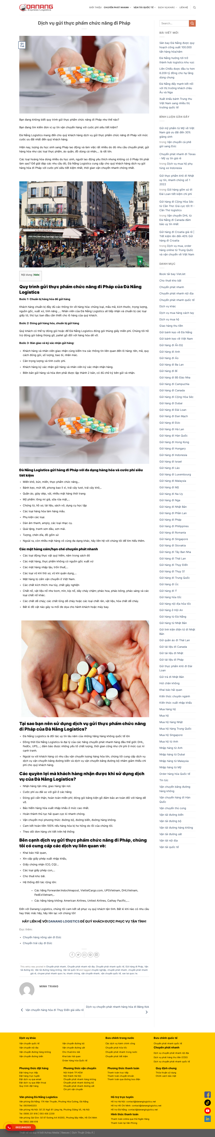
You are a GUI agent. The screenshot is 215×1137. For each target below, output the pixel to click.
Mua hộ (164, 715)
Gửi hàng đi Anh (169, 351)
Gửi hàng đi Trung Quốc (174, 577)
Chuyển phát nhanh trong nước (121, 1052)
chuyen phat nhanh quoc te (51, 973)
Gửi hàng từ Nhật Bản (173, 623)
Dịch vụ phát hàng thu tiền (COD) (171, 1057)
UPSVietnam (112, 890)
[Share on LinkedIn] (96, 954)
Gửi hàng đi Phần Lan (173, 513)
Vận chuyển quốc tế (29, 1043)
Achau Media (51, 1132)
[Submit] (192, 23)
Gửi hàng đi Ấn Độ (171, 345)
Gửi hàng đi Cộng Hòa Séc (176, 397)
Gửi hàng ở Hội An (171, 610)
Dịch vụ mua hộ (169, 319)
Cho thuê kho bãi (170, 280)
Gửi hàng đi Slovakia (172, 545)
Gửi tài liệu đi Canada (173, 646)
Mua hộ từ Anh (168, 741)
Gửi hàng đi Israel (170, 461)
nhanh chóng (73, 973)
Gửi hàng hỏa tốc (170, 597)
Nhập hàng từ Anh (170, 748)
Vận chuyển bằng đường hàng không (174, 789)
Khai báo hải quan (170, 689)
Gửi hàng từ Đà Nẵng (172, 616)
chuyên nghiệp (98, 970)
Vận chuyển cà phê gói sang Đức (175, 144)
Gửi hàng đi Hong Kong (174, 442)
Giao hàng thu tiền (171, 325)
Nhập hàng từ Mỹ (170, 767)
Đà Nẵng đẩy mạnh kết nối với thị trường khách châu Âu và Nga (176, 88)
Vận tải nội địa (168, 840)
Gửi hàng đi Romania (172, 532)
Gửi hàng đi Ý (168, 590)
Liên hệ (184, 7)
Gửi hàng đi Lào (169, 468)
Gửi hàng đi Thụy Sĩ (172, 571)
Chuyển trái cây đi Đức (37, 943)
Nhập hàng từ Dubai (172, 754)
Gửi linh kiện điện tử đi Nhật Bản (177, 631)
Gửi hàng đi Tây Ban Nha (175, 552)
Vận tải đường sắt (170, 834)
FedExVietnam (43, 894)
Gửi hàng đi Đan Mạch (173, 416)
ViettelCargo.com (91, 890)
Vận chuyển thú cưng (172, 808)
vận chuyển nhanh (90, 973)
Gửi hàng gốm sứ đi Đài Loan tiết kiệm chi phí (175, 192)
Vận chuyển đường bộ (73, 1043)
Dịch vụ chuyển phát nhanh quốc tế (172, 1061)
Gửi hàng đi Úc (169, 584)
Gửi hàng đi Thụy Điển (173, 564)
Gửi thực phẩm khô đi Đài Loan (175, 668)
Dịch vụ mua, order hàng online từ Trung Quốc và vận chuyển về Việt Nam (176, 250)
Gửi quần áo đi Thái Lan (174, 640)
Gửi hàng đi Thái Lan (172, 558)
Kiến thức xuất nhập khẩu (175, 702)
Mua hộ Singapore (171, 735)
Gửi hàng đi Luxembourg (175, 474)
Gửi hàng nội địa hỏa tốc (175, 603)
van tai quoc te (129, 973)
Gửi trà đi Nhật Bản (171, 677)
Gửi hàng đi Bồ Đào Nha (174, 377)
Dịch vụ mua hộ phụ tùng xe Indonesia (175, 166)
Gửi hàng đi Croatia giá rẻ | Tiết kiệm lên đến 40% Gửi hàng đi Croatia (176, 236)
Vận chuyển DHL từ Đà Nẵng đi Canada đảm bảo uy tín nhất (175, 220)
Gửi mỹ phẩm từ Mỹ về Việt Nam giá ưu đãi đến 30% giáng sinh (176, 132)
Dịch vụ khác (166, 7)
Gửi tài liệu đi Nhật (171, 653)
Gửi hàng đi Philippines (174, 526)
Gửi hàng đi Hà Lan (171, 429)
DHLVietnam (129, 890)
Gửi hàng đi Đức (169, 422)
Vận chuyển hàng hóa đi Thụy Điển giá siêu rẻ (54, 1009)
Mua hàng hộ (167, 709)
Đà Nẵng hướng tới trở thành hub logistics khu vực (176, 60)
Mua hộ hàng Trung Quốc (175, 728)
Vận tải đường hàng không (48, 970)
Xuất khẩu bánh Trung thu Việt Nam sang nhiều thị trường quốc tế (175, 103)
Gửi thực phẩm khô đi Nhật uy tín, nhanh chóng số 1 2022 (176, 180)
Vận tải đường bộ (170, 821)
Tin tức (163, 780)
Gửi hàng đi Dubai (170, 403)
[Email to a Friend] (84, 954)
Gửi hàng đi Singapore (173, 539)
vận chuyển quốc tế (111, 973)
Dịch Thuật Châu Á (82, 1132)
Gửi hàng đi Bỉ (168, 371)
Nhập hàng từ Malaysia (174, 761)
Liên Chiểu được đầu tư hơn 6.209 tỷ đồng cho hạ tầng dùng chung (177, 73)
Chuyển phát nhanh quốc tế (110, 966)
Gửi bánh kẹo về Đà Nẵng (175, 332)
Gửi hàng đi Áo (169, 358)
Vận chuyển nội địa (28, 1047)
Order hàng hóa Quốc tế (174, 773)
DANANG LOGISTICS (64, 921)
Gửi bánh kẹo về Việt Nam (176, 338)
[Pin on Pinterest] (90, 954)
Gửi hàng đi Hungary (172, 448)
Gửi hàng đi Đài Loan (172, 409)
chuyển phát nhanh (117, 970)
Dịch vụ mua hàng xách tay (176, 312)
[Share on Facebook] (72, 954)
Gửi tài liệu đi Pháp (171, 659)
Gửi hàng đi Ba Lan (171, 364)
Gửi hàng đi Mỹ (169, 487)
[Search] (194, 7)
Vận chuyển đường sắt (73, 1047)
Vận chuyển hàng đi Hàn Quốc (174, 799)
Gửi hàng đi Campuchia (174, 384)
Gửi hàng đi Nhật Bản (173, 506)
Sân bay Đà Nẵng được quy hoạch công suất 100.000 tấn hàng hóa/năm (177, 47)
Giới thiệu (95, 7)
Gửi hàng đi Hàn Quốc (173, 435)
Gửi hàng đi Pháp (134, 966)
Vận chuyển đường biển (31, 1056)
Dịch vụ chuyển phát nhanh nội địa (171, 1053)
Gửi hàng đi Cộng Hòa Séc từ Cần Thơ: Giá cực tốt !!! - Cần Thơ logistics (177, 206)
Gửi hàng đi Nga (169, 500)
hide (36, 274)
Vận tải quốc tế (144, 7)
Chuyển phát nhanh (116, 7)
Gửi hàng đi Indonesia (173, 455)
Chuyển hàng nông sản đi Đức (42, 937)
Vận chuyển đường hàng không (35, 1052)
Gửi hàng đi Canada (172, 390)
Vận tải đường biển (171, 814)
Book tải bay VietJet (172, 274)
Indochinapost (70, 890)
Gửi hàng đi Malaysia (172, 480)
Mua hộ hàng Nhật (171, 722)
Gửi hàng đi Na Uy (171, 493)
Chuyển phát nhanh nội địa (81, 966)
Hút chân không (169, 683)
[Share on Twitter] (78, 954)
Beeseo (65, 1132)
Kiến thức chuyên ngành (174, 696)
